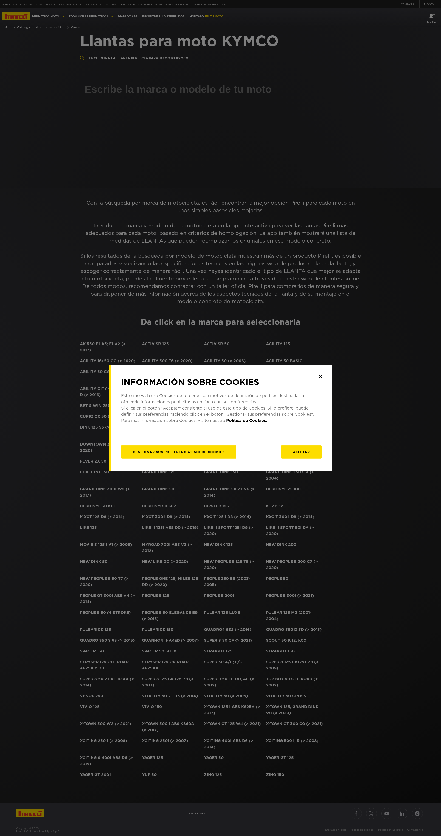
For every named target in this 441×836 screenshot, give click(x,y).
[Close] (320, 376)
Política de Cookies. (246, 420)
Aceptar (301, 452)
